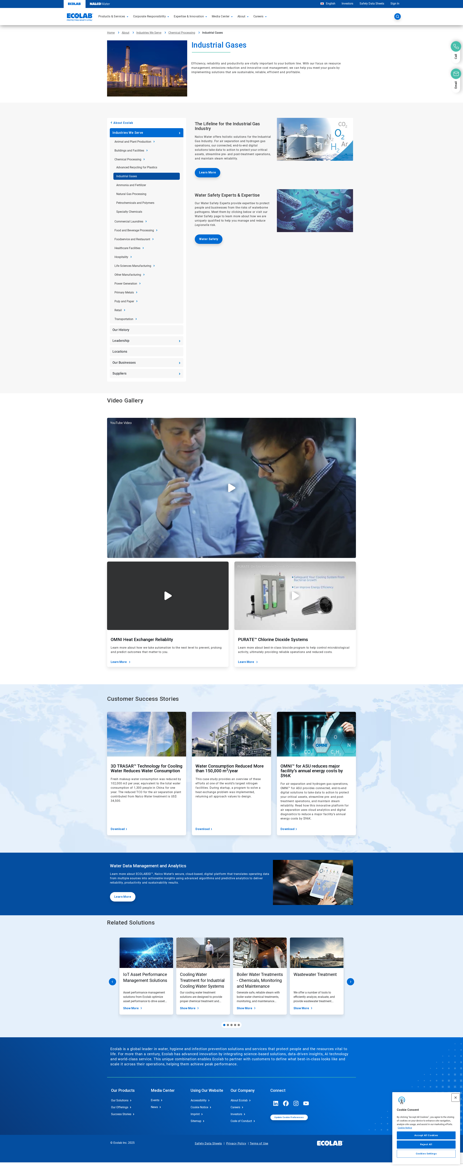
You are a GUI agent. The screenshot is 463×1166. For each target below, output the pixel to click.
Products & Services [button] (111, 16)
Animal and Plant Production (132, 141)
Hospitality (121, 257)
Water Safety (208, 239)
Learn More (207, 172)
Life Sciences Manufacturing (132, 266)
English (330, 3)
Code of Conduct (241, 1121)
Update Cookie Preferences (289, 1117)
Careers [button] (258, 16)
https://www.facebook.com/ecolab (286, 1103)
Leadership (120, 341)
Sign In (394, 3)
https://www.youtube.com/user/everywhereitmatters (306, 1103)
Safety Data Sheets (372, 3)
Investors (347, 3)
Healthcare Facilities (127, 248)
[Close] (456, 1098)
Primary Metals (124, 292)
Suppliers (119, 373)
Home (111, 32)
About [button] (241, 16)
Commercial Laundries (128, 221)
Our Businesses (124, 362)
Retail (118, 310)
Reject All (426, 1144)
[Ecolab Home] (79, 17)
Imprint (195, 1114)
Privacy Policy (236, 1143)
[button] (128, 16)
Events (155, 1100)
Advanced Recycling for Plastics (136, 167)
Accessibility (199, 1100)
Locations (119, 351)
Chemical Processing (181, 32)
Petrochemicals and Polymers (135, 203)
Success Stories (121, 1114)
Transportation (123, 319)
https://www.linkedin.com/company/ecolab (275, 1103)
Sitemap (196, 1121)
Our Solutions (119, 1100)
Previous (112, 981)
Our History (120, 330)
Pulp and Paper (124, 301)
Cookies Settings (426, 1153)
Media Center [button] (221, 16)
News (154, 1107)
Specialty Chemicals (129, 211)
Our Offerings (119, 1107)
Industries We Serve (148, 32)
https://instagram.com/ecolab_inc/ (296, 1103)
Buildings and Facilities (129, 150)
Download (118, 829)
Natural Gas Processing (131, 194)
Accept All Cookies (426, 1135)
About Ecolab (123, 123)
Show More (131, 1008)
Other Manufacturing (127, 274)
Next (350, 981)
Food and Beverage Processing (134, 230)
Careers (235, 1107)
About (125, 32)
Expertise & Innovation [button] (189, 16)
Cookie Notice (405, 1127)
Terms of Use (259, 1143)
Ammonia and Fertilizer (131, 185)
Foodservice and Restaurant (132, 239)
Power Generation (125, 283)
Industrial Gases (126, 176)
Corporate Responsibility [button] (149, 16)
